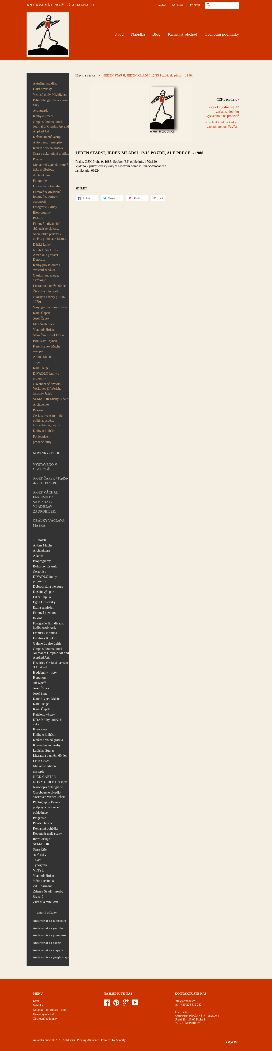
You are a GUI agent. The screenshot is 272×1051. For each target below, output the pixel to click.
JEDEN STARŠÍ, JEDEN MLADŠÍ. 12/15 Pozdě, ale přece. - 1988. (139, 153)
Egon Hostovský (44, 602)
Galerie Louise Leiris (47, 643)
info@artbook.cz (185, 1000)
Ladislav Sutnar (43, 750)
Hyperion (39, 677)
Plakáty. (38, 218)
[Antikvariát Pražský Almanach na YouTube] (135, 1004)
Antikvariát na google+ (48, 942)
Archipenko (41, 404)
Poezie (37, 159)
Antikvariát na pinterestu (49, 935)
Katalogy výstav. (44, 714)
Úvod (119, 34)
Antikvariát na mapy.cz (48, 950)
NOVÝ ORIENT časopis (50, 782)
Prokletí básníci (43, 823)
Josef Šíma (40, 693)
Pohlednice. (41, 436)
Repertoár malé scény (47, 833)
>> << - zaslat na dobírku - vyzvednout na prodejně (222, 111)
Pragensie (39, 818)
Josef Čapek (41, 318)
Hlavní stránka (85, 75)
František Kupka (44, 638)
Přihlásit (195, 5)
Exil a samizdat (43, 607)
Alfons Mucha (42, 357)
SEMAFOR (41, 844)
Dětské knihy (42, 244)
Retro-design (41, 839)
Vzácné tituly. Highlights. (50, 94)
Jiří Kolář (39, 683)
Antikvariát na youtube (48, 928)
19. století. (40, 540)
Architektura (41, 550)
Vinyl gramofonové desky (50, 307)
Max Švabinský (43, 324)
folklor (37, 618)
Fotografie (40, 180)
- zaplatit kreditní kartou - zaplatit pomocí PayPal (221, 124)
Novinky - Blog (47, 453)
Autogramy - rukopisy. (48, 142)
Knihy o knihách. (44, 430)
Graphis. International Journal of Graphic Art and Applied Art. (51, 126)
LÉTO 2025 (41, 761)
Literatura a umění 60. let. (50, 286)
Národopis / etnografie (48, 787)
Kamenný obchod (182, 34)
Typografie (40, 865)
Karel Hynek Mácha (46, 699)
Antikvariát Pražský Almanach (81, 1040)
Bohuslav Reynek (45, 341)
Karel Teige (41, 368)
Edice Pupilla (42, 597)
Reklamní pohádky (45, 828)
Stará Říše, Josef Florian (49, 335)
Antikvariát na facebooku (49, 920)
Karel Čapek (41, 313)
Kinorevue (40, 729)
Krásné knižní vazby (47, 745)
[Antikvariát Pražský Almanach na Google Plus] (125, 1004)
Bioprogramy (42, 212)
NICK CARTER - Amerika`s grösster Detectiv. (45, 254)
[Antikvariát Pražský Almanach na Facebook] (107, 1004)
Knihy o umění (43, 116)
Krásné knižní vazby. (47, 137)
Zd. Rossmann (42, 886)
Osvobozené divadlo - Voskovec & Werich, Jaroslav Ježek (47, 388)
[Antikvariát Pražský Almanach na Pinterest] (116, 1004)
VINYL (38, 870)
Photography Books (46, 802)
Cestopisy (39, 571)
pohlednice (40, 812)
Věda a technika (44, 881)
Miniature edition (44, 766)
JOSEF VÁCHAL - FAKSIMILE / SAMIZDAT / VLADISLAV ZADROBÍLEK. (46, 502)
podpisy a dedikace (46, 807)
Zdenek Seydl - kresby (48, 891)
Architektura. (42, 175)
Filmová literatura (45, 612)
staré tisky (39, 854)
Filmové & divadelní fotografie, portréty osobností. (47, 196)
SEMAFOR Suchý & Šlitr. (51, 399)
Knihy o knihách (44, 734)
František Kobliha (45, 633)
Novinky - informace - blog (49, 1009)
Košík (179, 5)
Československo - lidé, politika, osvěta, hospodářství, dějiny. (48, 420)
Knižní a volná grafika (48, 148)
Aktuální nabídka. (45, 83)
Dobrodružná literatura (48, 586)
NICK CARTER (44, 777)
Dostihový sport (43, 592)
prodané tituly (42, 442)
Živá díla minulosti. (46, 291)
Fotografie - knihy (45, 207)
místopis (38, 771)
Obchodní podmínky (222, 34)
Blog (156, 34)
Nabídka (138, 34)
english (162, 5)
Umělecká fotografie (46, 186)
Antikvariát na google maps (51, 957)
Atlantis (38, 555)
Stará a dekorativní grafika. (51, 153)
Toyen (37, 362)
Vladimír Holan (43, 329)
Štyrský (38, 896)
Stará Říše (40, 849)
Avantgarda (40, 110)
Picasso (38, 410)
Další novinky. (42, 89)
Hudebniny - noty (45, 672)
